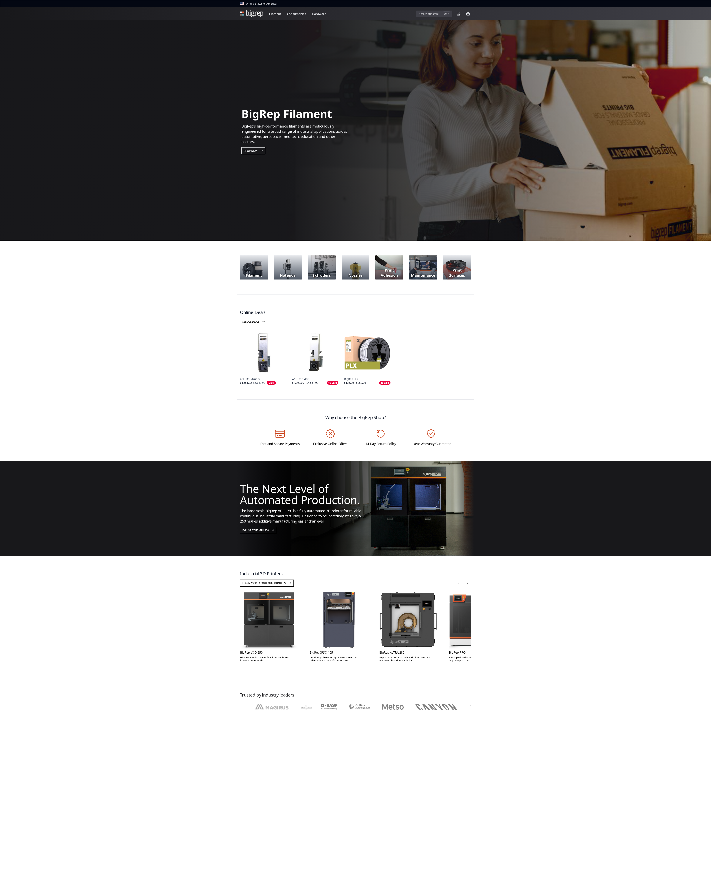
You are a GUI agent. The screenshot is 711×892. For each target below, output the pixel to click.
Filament (275, 14)
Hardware (319, 14)
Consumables (296, 14)
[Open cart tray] (468, 14)
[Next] (467, 584)
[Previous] (459, 584)
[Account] (458, 14)
